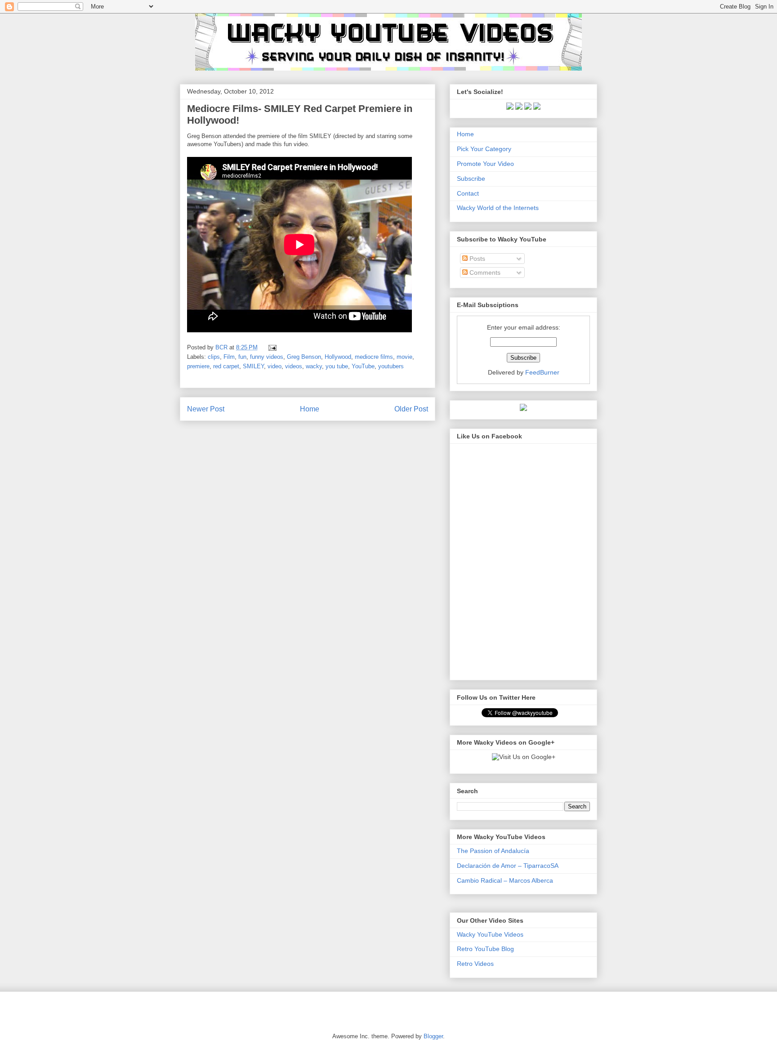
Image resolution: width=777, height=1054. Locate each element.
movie (404, 356)
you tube (337, 366)
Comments (484, 272)
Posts (476, 258)
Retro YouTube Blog (485, 948)
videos (293, 366)
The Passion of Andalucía (493, 850)
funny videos (266, 356)
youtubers (391, 366)
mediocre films (374, 356)
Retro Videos (475, 963)
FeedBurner (542, 372)
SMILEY (253, 366)
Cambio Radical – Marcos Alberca (505, 880)
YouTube (363, 366)
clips (214, 356)
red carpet (226, 366)
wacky (314, 366)
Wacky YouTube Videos (490, 934)
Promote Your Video (485, 163)
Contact (468, 193)
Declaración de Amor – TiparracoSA (507, 865)
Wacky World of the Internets (498, 207)
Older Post (411, 409)
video (274, 366)
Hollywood (338, 356)
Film (229, 356)
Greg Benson (304, 356)
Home (309, 409)
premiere (198, 366)
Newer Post (205, 409)
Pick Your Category (484, 148)
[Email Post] (271, 347)
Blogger (433, 1036)
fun (242, 356)
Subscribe (471, 178)
